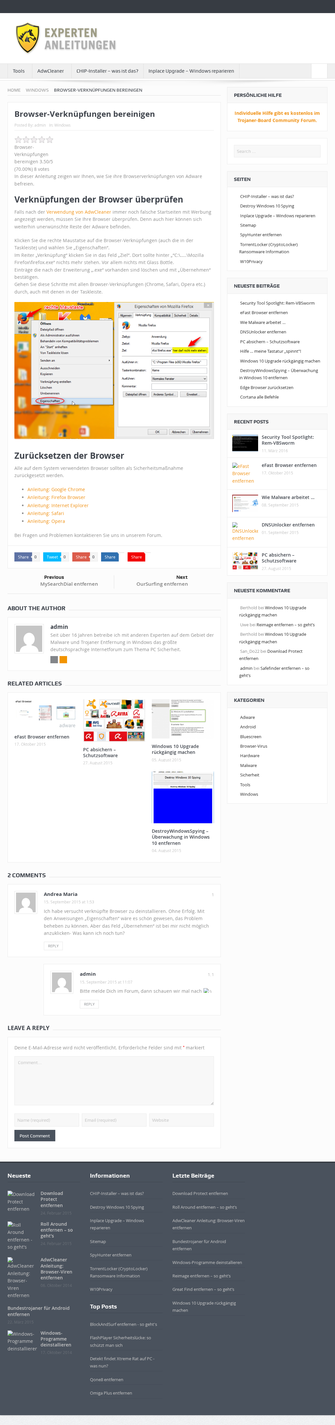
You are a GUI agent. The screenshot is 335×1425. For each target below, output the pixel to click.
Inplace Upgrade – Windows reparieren (191, 71)
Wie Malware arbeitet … (263, 322)
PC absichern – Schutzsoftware (100, 752)
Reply (53, 945)
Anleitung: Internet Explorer (58, 505)
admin (40, 125)
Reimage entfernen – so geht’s (285, 625)
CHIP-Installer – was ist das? (107, 71)
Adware (247, 717)
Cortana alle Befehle (259, 397)
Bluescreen (250, 736)
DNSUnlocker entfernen (263, 332)
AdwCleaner (50, 71)
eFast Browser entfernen (41, 737)
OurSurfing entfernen (162, 583)
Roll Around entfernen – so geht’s (57, 1230)
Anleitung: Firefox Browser (56, 497)
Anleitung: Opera (46, 521)
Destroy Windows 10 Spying (267, 206)
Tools (19, 71)
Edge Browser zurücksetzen (266, 387)
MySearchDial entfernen (69, 583)
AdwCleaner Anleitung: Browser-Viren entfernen (56, 1268)
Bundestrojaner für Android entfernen (39, 1311)
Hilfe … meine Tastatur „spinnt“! (270, 351)
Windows (62, 125)
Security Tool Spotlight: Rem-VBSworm (277, 303)
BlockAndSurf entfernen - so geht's (123, 1324)
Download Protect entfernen (52, 1199)
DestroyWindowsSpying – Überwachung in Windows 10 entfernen (181, 837)
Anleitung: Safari (45, 513)
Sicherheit (249, 775)
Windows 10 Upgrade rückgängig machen (175, 749)
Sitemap (248, 225)
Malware (248, 765)
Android (248, 727)
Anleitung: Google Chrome (56, 489)
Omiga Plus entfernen (111, 1393)
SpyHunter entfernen (261, 235)
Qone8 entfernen (106, 1379)
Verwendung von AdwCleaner (78, 212)
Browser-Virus (253, 746)
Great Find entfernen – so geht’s (203, 1289)
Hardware (249, 755)
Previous (54, 577)
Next (181, 577)
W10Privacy (251, 261)
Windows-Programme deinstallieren (56, 1339)
